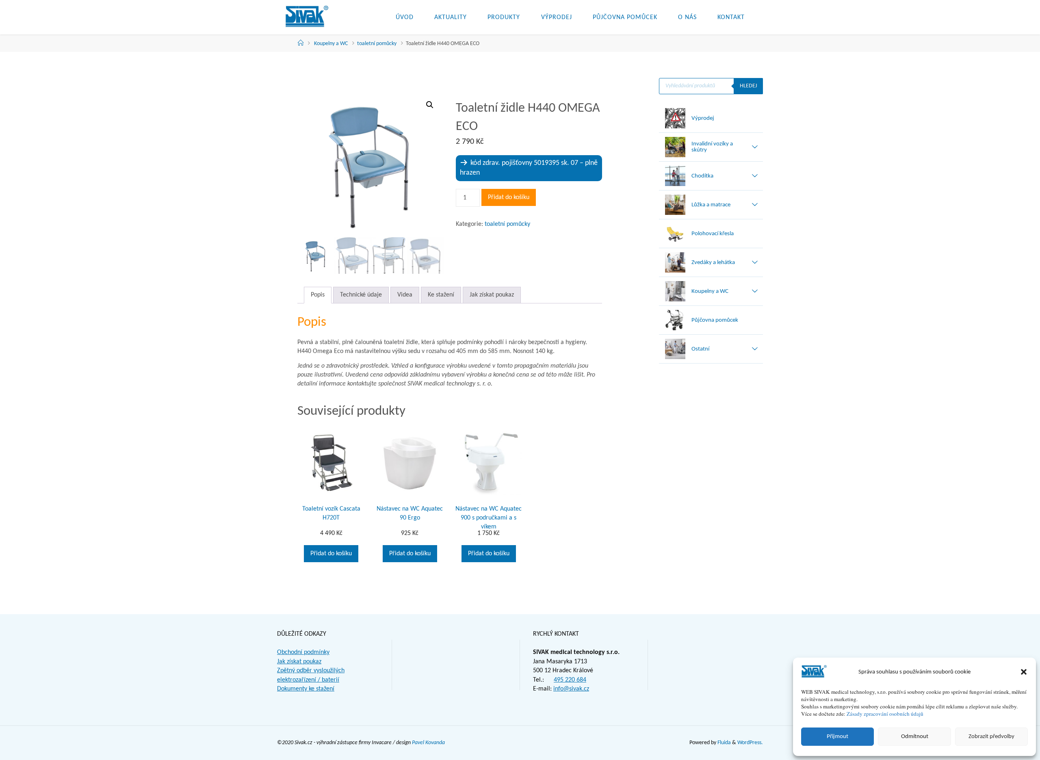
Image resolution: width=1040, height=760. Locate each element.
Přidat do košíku (508, 197)
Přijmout (837, 737)
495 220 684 (570, 680)
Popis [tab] (318, 295)
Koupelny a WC (331, 44)
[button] (1024, 672)
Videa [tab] (404, 295)
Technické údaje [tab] (361, 295)
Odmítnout (914, 737)
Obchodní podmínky (303, 652)
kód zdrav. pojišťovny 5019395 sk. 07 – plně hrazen (529, 168)
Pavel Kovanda (428, 743)
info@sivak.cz (571, 689)
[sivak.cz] (307, 17)
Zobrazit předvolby (991, 737)
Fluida (723, 743)
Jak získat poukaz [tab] (492, 295)
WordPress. (750, 743)
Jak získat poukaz (299, 661)
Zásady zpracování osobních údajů (885, 713)
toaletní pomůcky (376, 44)
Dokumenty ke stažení (305, 689)
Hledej (748, 86)
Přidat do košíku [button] (331, 553)
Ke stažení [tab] (441, 295)
